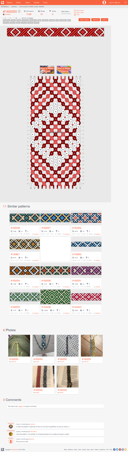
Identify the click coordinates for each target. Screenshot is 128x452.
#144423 (76, 307)
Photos (18, 3)
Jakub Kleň (15, 449)
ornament (25, 20)
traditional (7, 20)
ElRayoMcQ (10, 430)
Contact (84, 449)
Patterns (9, 3)
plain (18, 23)
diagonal (45, 20)
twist (39, 20)
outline (36, 23)
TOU (107, 449)
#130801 (15, 254)
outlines (30, 23)
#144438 (46, 307)
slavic (18, 20)
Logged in (21, 406)
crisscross (33, 20)
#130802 (76, 254)
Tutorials (36, 3)
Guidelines (102, 449)
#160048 (15, 227)
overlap (52, 20)
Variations (14, 7)
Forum (45, 3)
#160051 (76, 280)
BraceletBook (5, 7)
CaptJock (86, 361)
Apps (88, 449)
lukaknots (13, 361)
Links (79, 449)
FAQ (111, 449)
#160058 (46, 280)
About (92, 449)
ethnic (13, 20)
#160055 (15, 307)
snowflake (63, 20)
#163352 (76, 227)
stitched (12, 23)
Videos (27, 3)
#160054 (15, 280)
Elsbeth (37, 392)
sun (57, 20)
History (96, 449)
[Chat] (125, 2)
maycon (37, 361)
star (69, 20)
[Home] (2, 2)
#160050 (10, 11)
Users (75, 449)
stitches (6, 23)
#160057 (46, 227)
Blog (65, 449)
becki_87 (61, 361)
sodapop (7, 14)
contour (23, 23)
